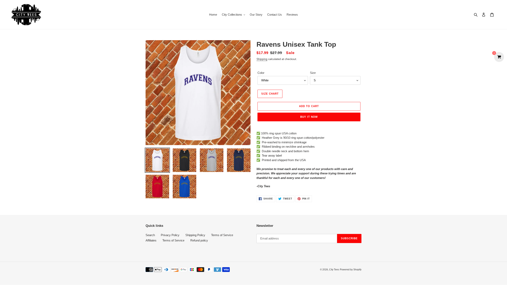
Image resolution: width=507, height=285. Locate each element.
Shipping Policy (195, 235)
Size (313, 72)
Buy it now (309, 116)
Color (260, 72)
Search (150, 235)
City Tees (334, 269)
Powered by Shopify (350, 269)
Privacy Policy (170, 235)
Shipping (261, 59)
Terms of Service (222, 235)
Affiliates (151, 240)
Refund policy (199, 240)
